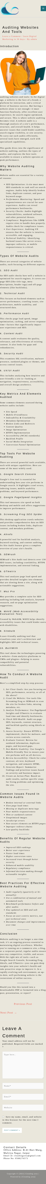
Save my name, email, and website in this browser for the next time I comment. (22, 1120)
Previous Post (23, 1003)
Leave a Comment (11, 36)
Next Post (8, 1012)
